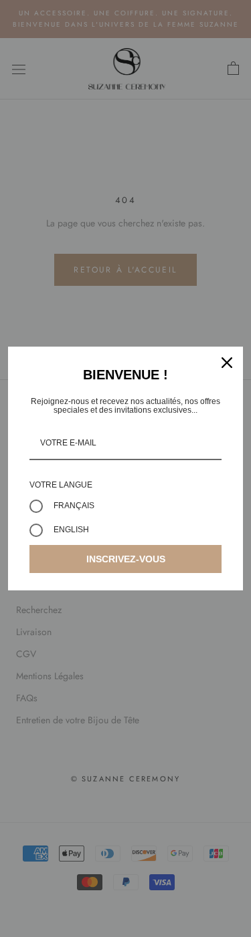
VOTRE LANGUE (60, 485)
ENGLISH (71, 529)
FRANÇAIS (74, 505)
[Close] (227, 363)
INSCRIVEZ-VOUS (125, 559)
